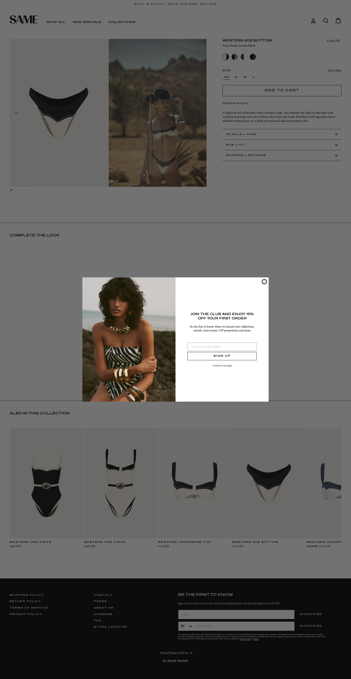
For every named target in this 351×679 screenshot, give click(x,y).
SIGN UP (222, 356)
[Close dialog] (264, 281)
